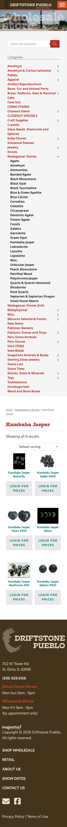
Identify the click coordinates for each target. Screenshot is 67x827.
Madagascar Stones (21, 156)
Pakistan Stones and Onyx (27, 332)
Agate (14, 161)
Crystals (13, 125)
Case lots (14, 102)
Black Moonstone (23, 179)
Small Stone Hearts (24, 301)
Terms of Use (37, 816)
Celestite (16, 206)
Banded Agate (20, 174)
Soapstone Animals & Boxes (28, 355)
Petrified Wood (21, 274)
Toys (10, 378)
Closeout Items (18, 111)
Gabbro (15, 229)
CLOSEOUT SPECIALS (22, 116)
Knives (12, 152)
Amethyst (14, 66)
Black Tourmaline (23, 188)
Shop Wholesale (18, 750)
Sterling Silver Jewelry (23, 360)
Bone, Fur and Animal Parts (27, 89)
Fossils (15, 224)
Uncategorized (18, 387)
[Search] (55, 44)
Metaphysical (17, 310)
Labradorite (19, 247)
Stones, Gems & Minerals (25, 373)
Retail (8, 759)
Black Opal (18, 183)
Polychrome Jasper (24, 278)
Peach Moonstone (23, 269)
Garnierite (17, 233)
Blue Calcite (19, 197)
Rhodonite (18, 287)
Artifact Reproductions (24, 84)
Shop (9, 410)
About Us (11, 769)
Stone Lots (15, 364)
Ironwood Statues (20, 143)
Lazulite (16, 251)
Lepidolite (17, 256)
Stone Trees (15, 369)
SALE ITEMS (15, 346)
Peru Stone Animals (22, 337)
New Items (15, 323)
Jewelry (12, 147)
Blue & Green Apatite (25, 192)
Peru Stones (16, 341)
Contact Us (13, 788)
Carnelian (17, 201)
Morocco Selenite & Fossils (26, 319)
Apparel (13, 80)
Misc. (14, 260)
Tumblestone (17, 382)
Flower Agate (20, 220)
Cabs (11, 98)
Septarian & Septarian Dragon (32, 296)
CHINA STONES (18, 107)
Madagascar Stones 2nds (25, 305)
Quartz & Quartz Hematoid (30, 283)
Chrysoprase (19, 210)
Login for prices (19, 488)
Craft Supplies (17, 120)
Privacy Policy (13, 816)
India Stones (16, 138)
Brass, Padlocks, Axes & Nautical (31, 93)
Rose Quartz (19, 292)
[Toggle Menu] (62, 4)
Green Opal (18, 238)
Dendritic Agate (22, 215)
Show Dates (13, 778)
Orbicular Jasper (22, 265)
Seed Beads (15, 350)
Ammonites (19, 170)
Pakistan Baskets (20, 328)
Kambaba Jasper (22, 242)
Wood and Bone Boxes (23, 391)
